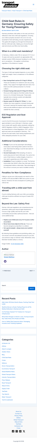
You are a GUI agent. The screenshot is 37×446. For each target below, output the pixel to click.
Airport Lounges (6, 349)
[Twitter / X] (24, 431)
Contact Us (18, 413)
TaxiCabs (4, 391)
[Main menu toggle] (33, 4)
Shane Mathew (9, 257)
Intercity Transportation (9, 377)
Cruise (4, 360)
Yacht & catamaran (7, 400)
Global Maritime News (8, 371)
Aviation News (6, 352)
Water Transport (6, 397)
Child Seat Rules (27, 10)
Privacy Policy (19, 415)
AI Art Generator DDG (17, 244)
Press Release (6, 380)
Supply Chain (6, 388)
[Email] (5, 261)
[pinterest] (20, 431)
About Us (18, 411)
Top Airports (5, 394)
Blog (3, 354)
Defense (4, 363)
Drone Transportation (8, 366)
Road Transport (17, 10)
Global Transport (18, 420)
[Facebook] (13, 431)
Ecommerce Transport (8, 369)
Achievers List (6, 343)
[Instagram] (16, 431)
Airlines (4, 346)
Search (4, 285)
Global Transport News (8, 374)
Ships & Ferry (6, 386)
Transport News (6, 10)
